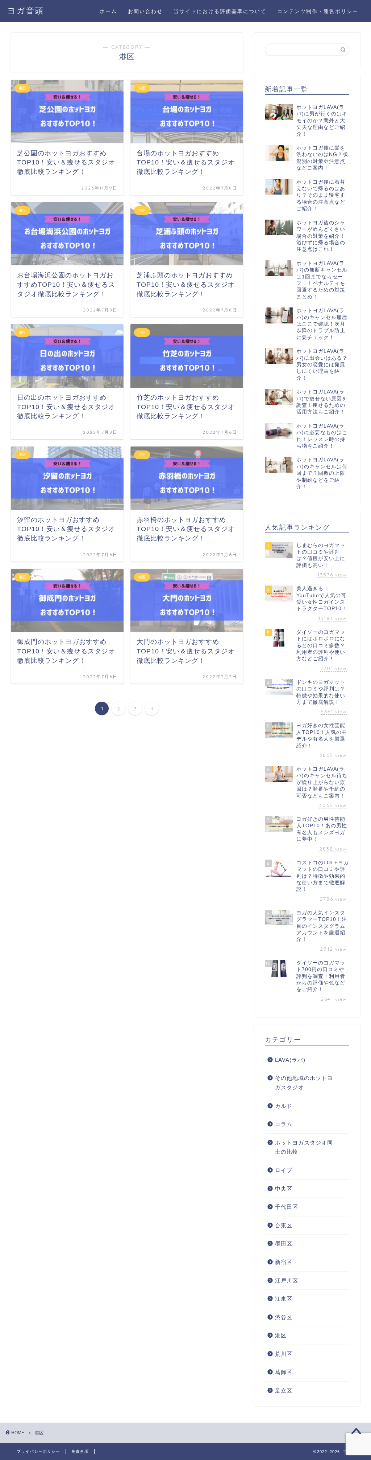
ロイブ (283, 1170)
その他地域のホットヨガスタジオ (304, 1082)
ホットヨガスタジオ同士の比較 (304, 1147)
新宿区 (283, 1262)
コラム (283, 1124)
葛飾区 (283, 1372)
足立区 (283, 1390)
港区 (281, 1335)
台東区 (283, 1225)
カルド (283, 1106)
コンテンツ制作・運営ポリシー (317, 11)
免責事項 (80, 1451)
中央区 (283, 1189)
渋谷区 (283, 1317)
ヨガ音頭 (25, 10)
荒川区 (283, 1354)
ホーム (108, 11)
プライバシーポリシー (38, 1451)
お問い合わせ (145, 11)
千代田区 (286, 1207)
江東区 (283, 1299)
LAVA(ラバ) (290, 1060)
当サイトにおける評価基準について (220, 11)
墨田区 (283, 1243)
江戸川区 (286, 1280)
